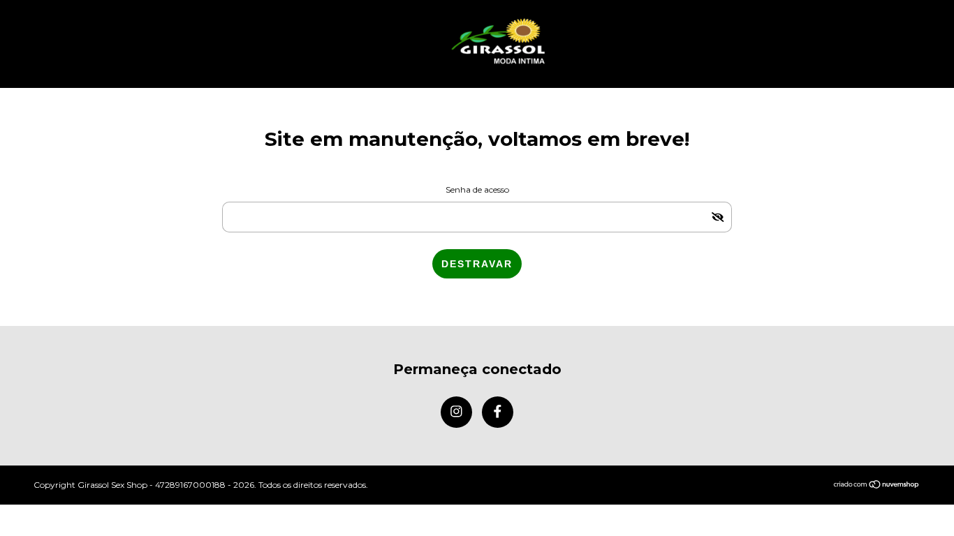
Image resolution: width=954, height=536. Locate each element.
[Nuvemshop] (876, 485)
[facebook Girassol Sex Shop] (497, 412)
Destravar (477, 263)
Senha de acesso (477, 189)
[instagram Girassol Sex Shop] (456, 412)
